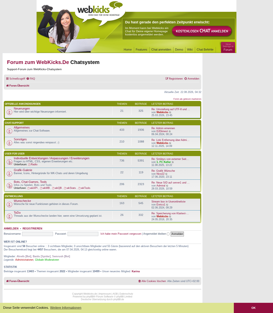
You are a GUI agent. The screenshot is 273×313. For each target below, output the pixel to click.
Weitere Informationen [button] (65, 307)
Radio (34, 164)
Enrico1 (160, 204)
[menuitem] (30, 79)
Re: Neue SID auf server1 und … (170, 182)
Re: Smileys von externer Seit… (170, 158)
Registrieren (32, 228)
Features (141, 49)
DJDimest (162, 131)
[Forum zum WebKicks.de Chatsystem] (227, 46)
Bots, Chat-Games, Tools (30, 181)
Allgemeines (22, 127)
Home (128, 49)
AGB (115, 293)
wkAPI (34, 187)
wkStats (72, 187)
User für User (15, 153)
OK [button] (253, 307)
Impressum (105, 293)
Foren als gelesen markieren (187, 99)
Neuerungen (22, 108)
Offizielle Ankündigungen (23, 104)
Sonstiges (20, 139)
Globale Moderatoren (47, 259)
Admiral (160, 185)
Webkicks (162, 112)
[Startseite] (100, 12)
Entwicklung (14, 196)
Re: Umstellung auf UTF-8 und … (170, 109)
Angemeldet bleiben (155, 233)
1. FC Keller (163, 161)
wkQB (59, 187)
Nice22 (160, 173)
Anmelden (11, 228)
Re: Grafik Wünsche (163, 170)
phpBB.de (118, 299)
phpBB (90, 296)
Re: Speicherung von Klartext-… (170, 213)
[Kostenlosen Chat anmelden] (202, 31)
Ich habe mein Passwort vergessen (121, 233)
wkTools (85, 187)
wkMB (47, 187)
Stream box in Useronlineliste (168, 201)
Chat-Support (14, 123)
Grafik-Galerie (23, 170)
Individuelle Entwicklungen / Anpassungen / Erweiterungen (51, 158)
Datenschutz (126, 293)
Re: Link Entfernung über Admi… (170, 140)
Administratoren (24, 259)
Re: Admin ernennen (163, 128)
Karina (136, 271)
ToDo (17, 212)
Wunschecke (22, 200)
